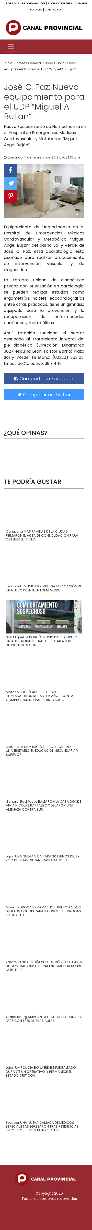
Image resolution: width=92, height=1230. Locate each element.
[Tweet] (10, 183)
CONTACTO (53, 9)
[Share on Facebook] (10, 170)
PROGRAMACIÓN (33, 3)
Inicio (8, 63)
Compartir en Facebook (46, 378)
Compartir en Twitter (46, 394)
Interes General (29, 63)
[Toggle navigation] (11, 47)
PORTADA (13, 3)
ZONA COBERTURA (60, 3)
